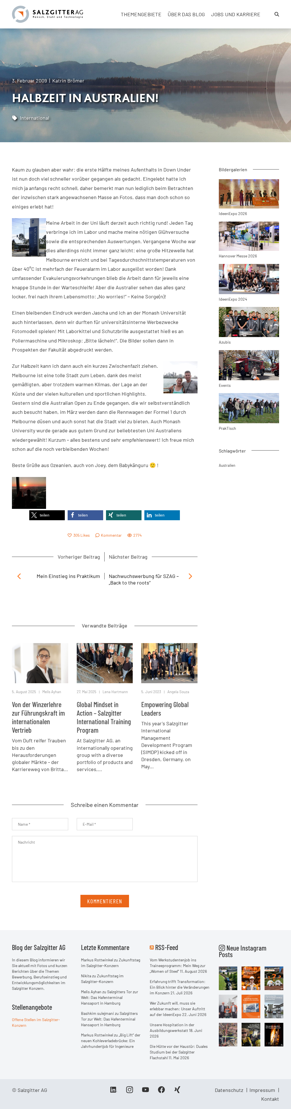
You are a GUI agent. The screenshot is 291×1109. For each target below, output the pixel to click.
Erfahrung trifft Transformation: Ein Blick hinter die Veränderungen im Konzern (179, 987)
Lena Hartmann (115, 691)
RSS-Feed (166, 947)
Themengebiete (141, 14)
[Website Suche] (277, 14)
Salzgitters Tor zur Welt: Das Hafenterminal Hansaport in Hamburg (109, 997)
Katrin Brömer (68, 80)
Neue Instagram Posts (242, 951)
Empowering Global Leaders (165, 708)
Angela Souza (178, 691)
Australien (227, 465)
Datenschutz (229, 1090)
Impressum (262, 1090)
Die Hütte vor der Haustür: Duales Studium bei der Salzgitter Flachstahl (179, 1052)
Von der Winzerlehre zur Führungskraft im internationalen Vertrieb (38, 717)
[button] (47, 515)
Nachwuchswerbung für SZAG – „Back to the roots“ (144, 579)
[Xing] (177, 1092)
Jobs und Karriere (235, 14)
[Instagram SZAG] (228, 978)
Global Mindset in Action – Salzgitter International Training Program (104, 717)
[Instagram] (129, 1092)
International (34, 118)
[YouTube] (145, 1092)
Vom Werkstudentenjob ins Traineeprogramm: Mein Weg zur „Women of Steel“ (177, 965)
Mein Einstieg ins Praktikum (68, 576)
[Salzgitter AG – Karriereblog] (47, 14)
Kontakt (270, 1099)
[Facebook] (161, 1092)
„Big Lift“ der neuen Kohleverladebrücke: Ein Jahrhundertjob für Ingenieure (110, 1040)
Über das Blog (186, 14)
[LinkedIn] (113, 1092)
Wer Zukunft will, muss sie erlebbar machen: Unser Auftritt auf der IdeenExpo (177, 1009)
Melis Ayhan (51, 691)
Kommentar (111, 535)
